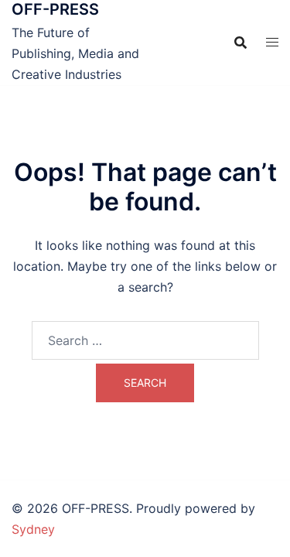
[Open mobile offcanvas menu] (272, 42)
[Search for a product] (240, 42)
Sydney (33, 529)
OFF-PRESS (55, 9)
